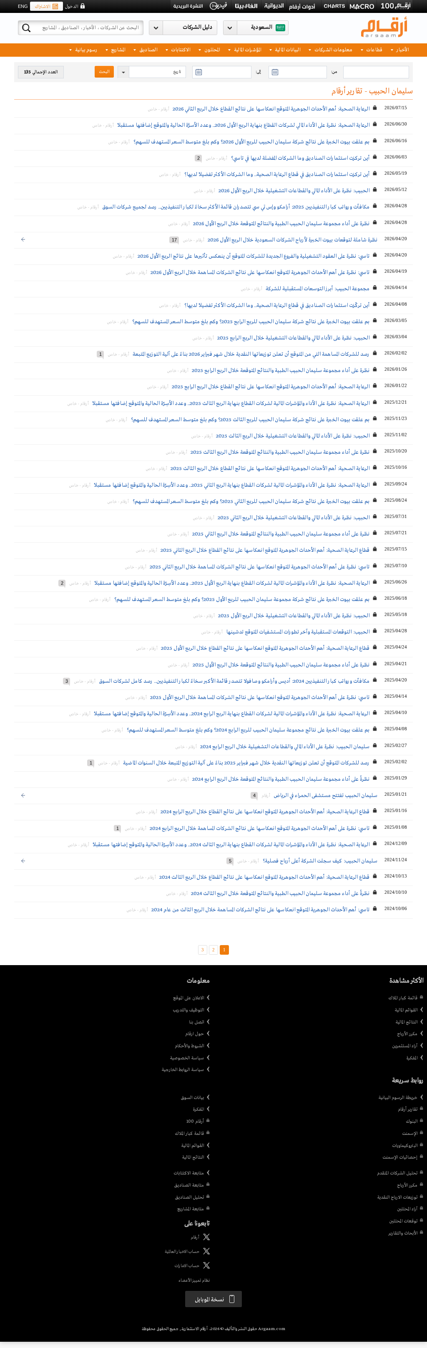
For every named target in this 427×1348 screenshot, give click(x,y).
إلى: (258, 72)
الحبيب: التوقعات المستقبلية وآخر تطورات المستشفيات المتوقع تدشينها (297, 632)
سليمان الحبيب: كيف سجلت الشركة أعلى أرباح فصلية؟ (319, 861)
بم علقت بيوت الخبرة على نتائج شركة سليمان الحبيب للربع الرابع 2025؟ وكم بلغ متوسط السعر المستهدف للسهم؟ (250, 321)
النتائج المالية (406, 1022)
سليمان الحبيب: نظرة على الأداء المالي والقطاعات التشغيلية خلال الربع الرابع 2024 (284, 746)
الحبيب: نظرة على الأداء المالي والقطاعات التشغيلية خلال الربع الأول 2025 (293, 615)
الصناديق (147, 49)
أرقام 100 (195, 1121)
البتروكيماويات (404, 1146)
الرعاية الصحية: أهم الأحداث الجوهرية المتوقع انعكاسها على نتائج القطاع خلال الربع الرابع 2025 (270, 386)
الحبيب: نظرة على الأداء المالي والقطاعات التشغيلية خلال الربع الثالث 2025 (292, 436)
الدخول (71, 7)
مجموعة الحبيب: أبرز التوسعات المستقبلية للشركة (317, 288)
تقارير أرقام (407, 1109)
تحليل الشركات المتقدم (397, 1173)
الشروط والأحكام (189, 1046)
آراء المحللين (407, 1209)
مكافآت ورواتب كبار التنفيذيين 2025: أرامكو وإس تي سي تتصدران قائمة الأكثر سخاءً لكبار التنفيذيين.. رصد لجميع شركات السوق (235, 207)
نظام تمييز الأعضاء (194, 1280)
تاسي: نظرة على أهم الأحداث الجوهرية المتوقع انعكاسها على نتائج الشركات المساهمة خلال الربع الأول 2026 (260, 272)
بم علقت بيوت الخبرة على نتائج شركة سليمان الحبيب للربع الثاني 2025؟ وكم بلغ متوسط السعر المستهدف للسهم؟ (250, 501)
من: (334, 72)
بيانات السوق (192, 1098)
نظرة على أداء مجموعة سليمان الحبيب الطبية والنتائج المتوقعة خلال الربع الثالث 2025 (280, 452)
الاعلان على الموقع (188, 998)
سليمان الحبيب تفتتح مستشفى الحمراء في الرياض (325, 795)
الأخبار (402, 49)
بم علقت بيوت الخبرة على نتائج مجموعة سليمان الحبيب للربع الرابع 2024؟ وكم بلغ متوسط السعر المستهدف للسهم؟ (247, 730)
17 (174, 239)
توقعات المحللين (403, 1221)
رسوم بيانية (85, 49)
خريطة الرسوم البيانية (397, 1098)
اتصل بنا (196, 1022)
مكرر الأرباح (407, 1034)
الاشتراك (42, 7)
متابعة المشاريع (190, 1209)
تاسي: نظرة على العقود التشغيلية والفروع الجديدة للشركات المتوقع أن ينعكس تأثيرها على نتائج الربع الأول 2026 (253, 256)
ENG (23, 6)
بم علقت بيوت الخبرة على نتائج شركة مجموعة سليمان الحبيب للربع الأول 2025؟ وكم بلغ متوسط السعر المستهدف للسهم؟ (241, 599)
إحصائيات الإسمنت (399, 1157)
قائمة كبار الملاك (402, 998)
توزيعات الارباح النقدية (397, 1197)
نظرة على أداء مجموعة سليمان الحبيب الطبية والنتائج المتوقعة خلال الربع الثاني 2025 (280, 534)
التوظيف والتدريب (188, 1010)
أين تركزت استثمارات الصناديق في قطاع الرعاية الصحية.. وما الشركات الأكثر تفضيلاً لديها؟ (276, 174)
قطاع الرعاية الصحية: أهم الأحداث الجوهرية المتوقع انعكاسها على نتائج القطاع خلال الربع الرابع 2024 (265, 811)
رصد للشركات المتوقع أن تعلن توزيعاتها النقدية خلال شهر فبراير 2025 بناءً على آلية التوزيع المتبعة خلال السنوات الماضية (246, 763)
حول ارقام (194, 1034)
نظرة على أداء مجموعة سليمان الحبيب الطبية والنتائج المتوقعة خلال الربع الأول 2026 (281, 223)
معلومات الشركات (332, 49)
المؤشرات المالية (247, 49)
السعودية (261, 27)
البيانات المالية (287, 49)
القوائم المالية (405, 1010)
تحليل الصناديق (189, 1197)
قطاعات (373, 49)
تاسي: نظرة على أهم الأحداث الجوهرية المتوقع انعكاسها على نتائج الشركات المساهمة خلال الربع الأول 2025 (259, 697)
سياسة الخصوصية (187, 1058)
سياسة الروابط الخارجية (182, 1070)
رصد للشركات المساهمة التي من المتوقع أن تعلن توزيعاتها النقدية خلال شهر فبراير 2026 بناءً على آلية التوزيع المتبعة (251, 354)
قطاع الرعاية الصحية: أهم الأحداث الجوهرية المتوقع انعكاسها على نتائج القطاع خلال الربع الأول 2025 (265, 648)
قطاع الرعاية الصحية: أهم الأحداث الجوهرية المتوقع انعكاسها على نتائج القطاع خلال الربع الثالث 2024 (264, 877)
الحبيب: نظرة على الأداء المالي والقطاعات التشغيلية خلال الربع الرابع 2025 (293, 338)
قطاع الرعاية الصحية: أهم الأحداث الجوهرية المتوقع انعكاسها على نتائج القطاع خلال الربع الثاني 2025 (265, 550)
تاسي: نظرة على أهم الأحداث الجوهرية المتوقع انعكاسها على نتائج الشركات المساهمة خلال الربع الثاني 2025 (259, 567)
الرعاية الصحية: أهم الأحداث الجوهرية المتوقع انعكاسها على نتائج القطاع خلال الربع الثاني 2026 (271, 109)
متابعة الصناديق (189, 1185)
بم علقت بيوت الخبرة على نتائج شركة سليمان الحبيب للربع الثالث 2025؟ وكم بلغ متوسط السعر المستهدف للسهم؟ (250, 419)
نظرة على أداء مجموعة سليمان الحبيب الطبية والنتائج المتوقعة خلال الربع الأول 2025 (281, 665)
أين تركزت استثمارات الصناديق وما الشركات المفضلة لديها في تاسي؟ (300, 158)
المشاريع (117, 49)
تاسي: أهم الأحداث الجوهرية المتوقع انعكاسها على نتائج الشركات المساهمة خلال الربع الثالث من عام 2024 (260, 909)
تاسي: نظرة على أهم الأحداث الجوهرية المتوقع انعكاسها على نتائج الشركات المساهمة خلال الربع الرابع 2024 (259, 828)
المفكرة (411, 1058)
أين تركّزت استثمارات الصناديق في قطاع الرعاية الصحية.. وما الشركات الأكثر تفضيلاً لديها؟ (276, 305)
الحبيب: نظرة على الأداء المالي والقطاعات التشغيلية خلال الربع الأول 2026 (294, 190)
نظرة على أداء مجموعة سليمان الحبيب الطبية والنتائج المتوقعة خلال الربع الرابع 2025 (280, 370)
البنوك (411, 1121)
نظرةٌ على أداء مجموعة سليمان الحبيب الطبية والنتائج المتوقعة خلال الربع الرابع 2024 (280, 779)
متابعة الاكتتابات (188, 1173)
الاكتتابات (180, 49)
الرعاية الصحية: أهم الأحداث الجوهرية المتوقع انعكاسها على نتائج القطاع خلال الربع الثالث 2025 (270, 468)
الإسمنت (409, 1134)
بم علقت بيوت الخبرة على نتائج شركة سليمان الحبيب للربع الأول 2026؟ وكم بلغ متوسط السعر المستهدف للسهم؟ (251, 142)
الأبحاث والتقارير (403, 1233)
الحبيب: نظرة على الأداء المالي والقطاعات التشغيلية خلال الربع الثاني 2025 (293, 517)
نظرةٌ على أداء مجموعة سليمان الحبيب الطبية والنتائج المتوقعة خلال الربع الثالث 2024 (280, 893)
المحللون (211, 49)
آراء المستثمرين (404, 1046)
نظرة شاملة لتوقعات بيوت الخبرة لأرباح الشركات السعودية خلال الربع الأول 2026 (292, 240)
